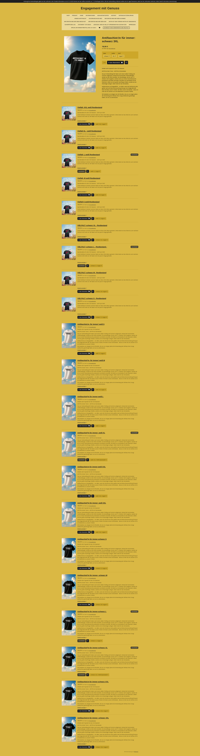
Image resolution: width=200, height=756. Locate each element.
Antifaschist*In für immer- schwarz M (92, 575)
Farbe (104, 53)
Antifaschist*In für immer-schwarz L (91, 612)
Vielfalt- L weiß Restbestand (88, 155)
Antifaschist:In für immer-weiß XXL (91, 467)
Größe (113, 53)
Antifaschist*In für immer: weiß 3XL (91, 503)
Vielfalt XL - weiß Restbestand (89, 131)
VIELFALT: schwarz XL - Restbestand (92, 225)
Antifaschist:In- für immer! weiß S (90, 324)
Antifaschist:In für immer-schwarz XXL (93, 682)
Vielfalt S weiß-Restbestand (88, 202)
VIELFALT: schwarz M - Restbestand (91, 273)
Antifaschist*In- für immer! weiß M (91, 360)
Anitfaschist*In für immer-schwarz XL (92, 648)
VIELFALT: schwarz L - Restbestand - (92, 247)
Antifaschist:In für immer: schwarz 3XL (93, 718)
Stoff (119, 53)
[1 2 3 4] (104, 62)
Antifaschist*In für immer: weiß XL (91, 433)
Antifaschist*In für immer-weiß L (90, 397)
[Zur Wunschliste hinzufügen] (126, 62)
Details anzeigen (81, 121)
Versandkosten (112, 48)
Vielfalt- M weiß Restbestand (88, 178)
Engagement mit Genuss (100, 8)
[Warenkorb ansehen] (99, 28)
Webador (136, 751)
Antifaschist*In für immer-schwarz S (92, 539)
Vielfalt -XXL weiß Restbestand (89, 107)
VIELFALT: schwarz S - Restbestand (91, 298)
